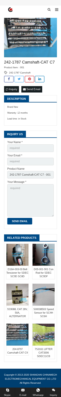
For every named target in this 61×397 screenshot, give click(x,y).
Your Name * (15, 142)
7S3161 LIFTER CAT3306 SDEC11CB (44, 353)
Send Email (33, 89)
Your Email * (14, 155)
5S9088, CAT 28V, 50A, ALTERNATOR (17, 313)
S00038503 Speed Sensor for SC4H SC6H (43, 313)
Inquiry (12, 89)
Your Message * (16, 181)
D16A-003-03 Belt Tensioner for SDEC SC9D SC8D (17, 273)
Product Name (16, 168)
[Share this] (9, 79)
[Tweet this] (19, 79)
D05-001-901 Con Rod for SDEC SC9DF (43, 273)
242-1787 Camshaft (19, 72)
